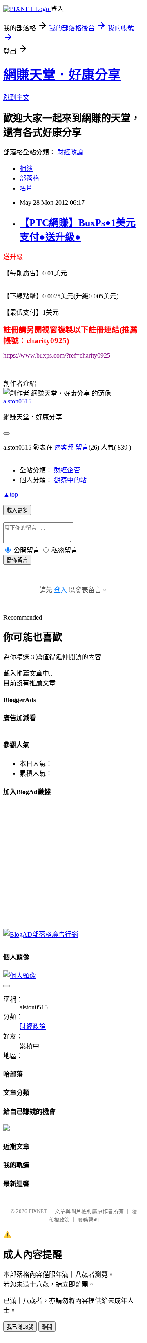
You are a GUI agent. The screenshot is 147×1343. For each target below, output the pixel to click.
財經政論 (70, 152)
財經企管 (67, 470)
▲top (10, 494)
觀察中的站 (70, 480)
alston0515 (17, 401)
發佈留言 (17, 560)
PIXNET (38, 1211)
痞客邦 (64, 447)
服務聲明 (88, 1220)
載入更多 (17, 510)
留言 (82, 447)
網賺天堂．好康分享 (62, 74)
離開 (47, 1327)
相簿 (26, 168)
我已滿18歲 (20, 1327)
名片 (26, 188)
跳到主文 (16, 97)
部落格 (29, 178)
